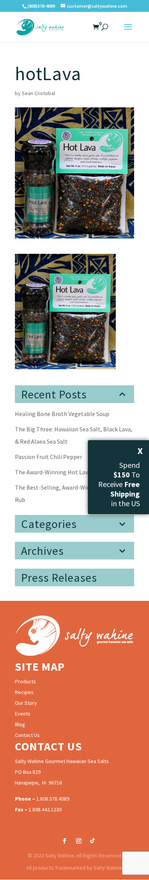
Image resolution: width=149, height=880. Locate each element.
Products (25, 681)
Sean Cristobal (38, 93)
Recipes (24, 692)
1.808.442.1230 (45, 809)
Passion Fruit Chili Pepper (48, 457)
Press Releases (59, 577)
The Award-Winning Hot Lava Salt (59, 472)
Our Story (26, 702)
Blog (20, 724)
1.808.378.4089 (52, 798)
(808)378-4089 (41, 6)
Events (23, 713)
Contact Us (27, 735)
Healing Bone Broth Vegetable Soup (62, 414)
